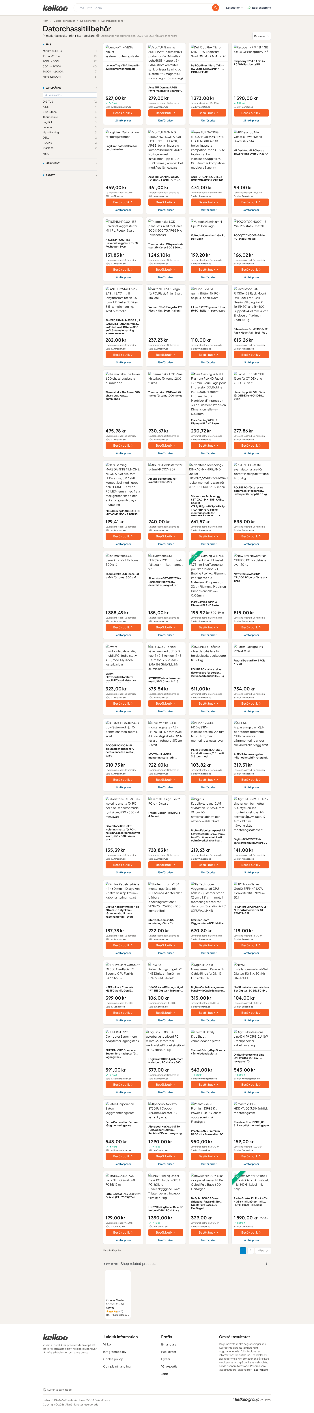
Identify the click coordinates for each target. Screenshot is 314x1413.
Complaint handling (117, 1366)
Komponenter (88, 20)
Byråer (165, 1359)
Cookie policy (113, 1359)
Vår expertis (169, 1366)
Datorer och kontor (64, 20)
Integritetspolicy (114, 1352)
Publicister (168, 1352)
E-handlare (169, 1344)
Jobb (164, 1374)
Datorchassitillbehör (112, 20)
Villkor (107, 1344)
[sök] (215, 7)
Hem (45, 20)
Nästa (261, 1250)
